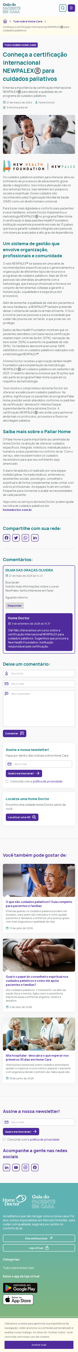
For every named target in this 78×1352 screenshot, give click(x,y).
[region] (39, 1335)
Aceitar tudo (39, 1344)
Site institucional (36, 1238)
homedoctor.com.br (17, 510)
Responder (15, 605)
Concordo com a (36, 781)
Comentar (11, 733)
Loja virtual (36, 1248)
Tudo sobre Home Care (27, 21)
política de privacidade (47, 781)
